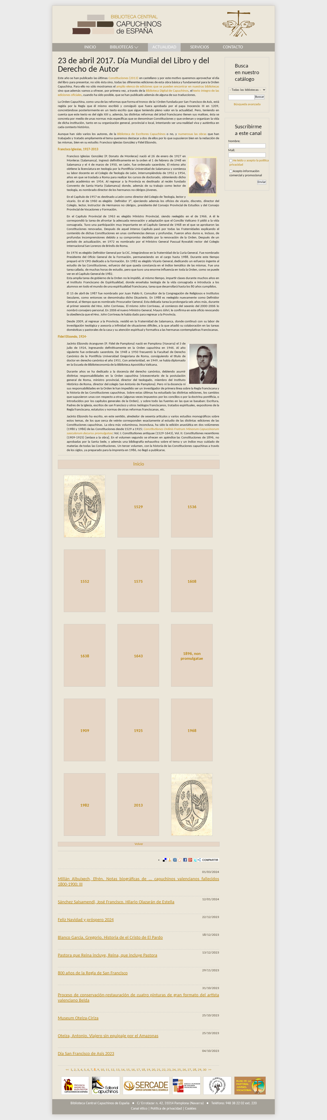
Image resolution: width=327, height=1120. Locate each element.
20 (153, 1070)
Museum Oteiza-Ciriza (78, 1018)
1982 (84, 805)
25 (179, 1070)
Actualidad (164, 47)
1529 (138, 507)
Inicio (90, 47)
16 (133, 1070)
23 (169, 1070)
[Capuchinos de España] (75, 1085)
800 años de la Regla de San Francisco (93, 973)
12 (112, 1070)
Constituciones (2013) (124, 78)
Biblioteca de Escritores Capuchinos (141, 134)
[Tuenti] (174, 860)
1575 (138, 582)
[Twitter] (194, 860)
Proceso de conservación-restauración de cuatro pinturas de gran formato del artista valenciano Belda (138, 998)
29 (199, 1070)
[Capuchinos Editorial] (106, 1085)
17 (138, 1070)
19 (148, 1070)
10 (102, 1070)
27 (189, 1070)
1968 (192, 731)
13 (117, 1070)
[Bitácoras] (169, 860)
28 (194, 1070)
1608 (192, 582)
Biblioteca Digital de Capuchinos (167, 91)
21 (158, 1070)
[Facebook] (184, 860)
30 (204, 1070)
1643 (138, 656)
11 (107, 1070)
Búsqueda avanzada (247, 104)
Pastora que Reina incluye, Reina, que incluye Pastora (107, 955)
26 (184, 1070)
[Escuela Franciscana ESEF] (186, 1085)
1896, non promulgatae (192, 656)
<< (67, 1070)
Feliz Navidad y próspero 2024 (86, 920)
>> (209, 1070)
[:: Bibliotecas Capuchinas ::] (106, 24)
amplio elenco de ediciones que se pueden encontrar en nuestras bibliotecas (167, 86)
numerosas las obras (192, 134)
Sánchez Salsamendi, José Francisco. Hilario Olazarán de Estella (116, 902)
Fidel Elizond (66, 337)
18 (143, 1070)
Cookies (190, 1108)
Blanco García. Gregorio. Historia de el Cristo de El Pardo (110, 938)
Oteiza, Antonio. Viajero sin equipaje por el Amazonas (108, 1036)
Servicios (199, 47)
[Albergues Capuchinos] (217, 1085)
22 (164, 1070)
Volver (139, 844)
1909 (84, 731)
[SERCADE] (146, 1085)
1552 (84, 582)
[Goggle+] (189, 860)
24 (174, 1070)
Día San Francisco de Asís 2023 (86, 1054)
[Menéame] (179, 860)
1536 (192, 507)
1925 (138, 731)
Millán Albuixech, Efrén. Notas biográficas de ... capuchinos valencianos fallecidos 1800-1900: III (138, 882)
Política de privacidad (166, 1108)
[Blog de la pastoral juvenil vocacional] (250, 1085)
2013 (138, 805)
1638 (84, 656)
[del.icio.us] (164, 860)
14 (123, 1070)
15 (128, 1070)
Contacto (233, 47)
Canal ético (139, 1108)
